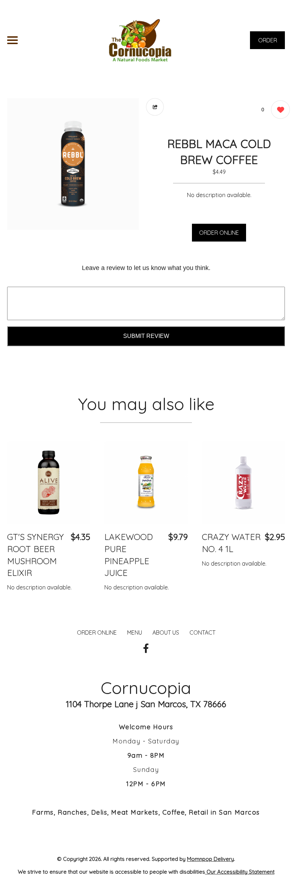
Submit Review (146, 336)
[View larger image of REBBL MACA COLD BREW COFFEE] (73, 164)
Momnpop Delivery (210, 859)
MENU (134, 632)
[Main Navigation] (12, 40)
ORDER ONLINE (219, 232)
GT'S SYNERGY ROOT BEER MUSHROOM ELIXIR (35, 554)
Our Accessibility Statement (240, 871)
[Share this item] (155, 107)
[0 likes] (279, 110)
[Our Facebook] (146, 648)
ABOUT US (165, 632)
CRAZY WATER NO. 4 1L (231, 542)
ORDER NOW (267, 43)
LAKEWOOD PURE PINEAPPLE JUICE (128, 554)
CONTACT (202, 632)
